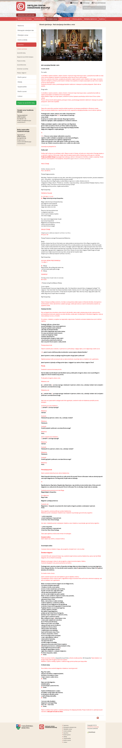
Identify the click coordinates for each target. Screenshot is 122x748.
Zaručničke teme (21, 65)
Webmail (75, 3)
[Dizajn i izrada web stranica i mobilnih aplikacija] (91, 732)
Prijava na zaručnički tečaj (26, 103)
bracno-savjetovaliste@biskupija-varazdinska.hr (24, 141)
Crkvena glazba (77, 19)
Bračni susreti (22, 91)
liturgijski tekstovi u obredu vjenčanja (79, 158)
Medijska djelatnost (90, 19)
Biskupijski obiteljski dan (26, 30)
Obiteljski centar (52, 19)
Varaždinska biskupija (25, 19)
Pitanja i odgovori (21, 73)
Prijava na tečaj (21, 61)
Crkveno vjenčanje (22, 49)
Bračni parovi (22, 77)
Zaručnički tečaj (21, 53)
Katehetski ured (39, 19)
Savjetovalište (22, 87)
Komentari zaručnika (22, 69)
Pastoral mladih (65, 19)
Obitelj (20, 82)
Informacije (86, 3)
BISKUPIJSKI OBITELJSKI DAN (26, 15)
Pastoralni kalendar (100, 3)
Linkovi (20, 96)
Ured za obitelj (22, 40)
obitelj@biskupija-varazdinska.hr (24, 121)
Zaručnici (21, 45)
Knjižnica (102, 19)
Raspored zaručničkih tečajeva (25, 57)
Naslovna (21, 26)
